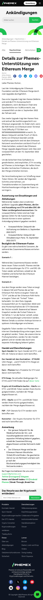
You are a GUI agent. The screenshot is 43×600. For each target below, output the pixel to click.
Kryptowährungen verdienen (8, 528)
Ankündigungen (8, 39)
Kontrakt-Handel (8, 508)
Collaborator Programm (30, 515)
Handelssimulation (28, 523)
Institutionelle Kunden (30, 519)
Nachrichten (19, 39)
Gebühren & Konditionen (11, 552)
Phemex (5, 482)
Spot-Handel (7, 512)
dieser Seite (34, 381)
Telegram (24, 476)
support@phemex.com (11, 474)
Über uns (5, 541)
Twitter (5, 476)
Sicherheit (5, 556)
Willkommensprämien (29, 508)
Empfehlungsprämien (29, 512)
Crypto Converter (8, 523)
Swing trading (27, 552)
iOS (27, 479)
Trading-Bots (7, 534)
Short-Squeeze (27, 556)
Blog (3, 549)
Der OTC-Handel (8, 519)
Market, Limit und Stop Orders (30, 547)
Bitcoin (24, 541)
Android (33, 479)
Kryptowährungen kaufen (11, 515)
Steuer (24, 527)
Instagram (14, 476)
